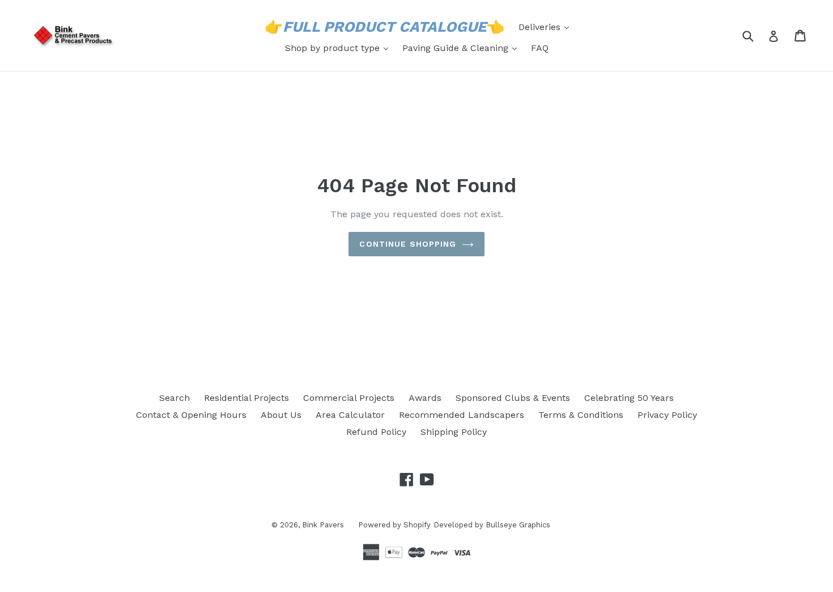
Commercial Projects (348, 397)
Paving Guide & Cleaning (462, 47)
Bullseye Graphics (518, 525)
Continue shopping (407, 243)
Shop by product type (339, 47)
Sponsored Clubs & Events (513, 397)
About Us (281, 414)
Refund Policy (376, 431)
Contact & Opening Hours (191, 414)
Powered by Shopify (394, 525)
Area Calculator (350, 414)
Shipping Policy (453, 431)
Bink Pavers (323, 525)
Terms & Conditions (580, 414)
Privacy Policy (667, 414)
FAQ (540, 48)
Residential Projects (246, 397)
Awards (425, 397)
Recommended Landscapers (461, 414)
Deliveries (546, 26)
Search (174, 397)
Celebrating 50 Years (629, 397)
